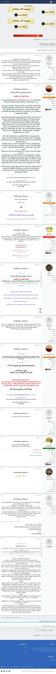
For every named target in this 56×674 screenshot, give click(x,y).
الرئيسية (25, 647)
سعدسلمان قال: (21, 362)
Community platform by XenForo (43, 671)
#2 (1, 85)
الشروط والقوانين (25, 666)
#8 (1, 409)
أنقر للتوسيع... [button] (21, 285)
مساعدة (11, 666)
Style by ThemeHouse (26, 671)
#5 (1, 264)
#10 (1, 468)
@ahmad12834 (36, 534)
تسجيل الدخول (52, 660)
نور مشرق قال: (22, 273)
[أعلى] (4, 667)
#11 (1, 495)
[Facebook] (9, 671)
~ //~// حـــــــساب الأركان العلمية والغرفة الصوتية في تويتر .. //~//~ (21, 177)
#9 (1, 437)
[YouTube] (1, 671)
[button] (53, 2)
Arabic (52, 666)
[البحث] (2, 1)
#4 (1, 226)
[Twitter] (4, 671)
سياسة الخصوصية (17, 666)
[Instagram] (7, 671)
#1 (1, 55)
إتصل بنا (25, 653)
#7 (1, 345)
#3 (1, 192)
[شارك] (3, 56)
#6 (1, 317)
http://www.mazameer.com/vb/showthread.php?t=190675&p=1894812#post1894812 (21, 219)
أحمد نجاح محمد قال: (22, 543)
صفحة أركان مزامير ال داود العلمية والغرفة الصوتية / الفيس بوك (21, 182)
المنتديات (25, 650)
